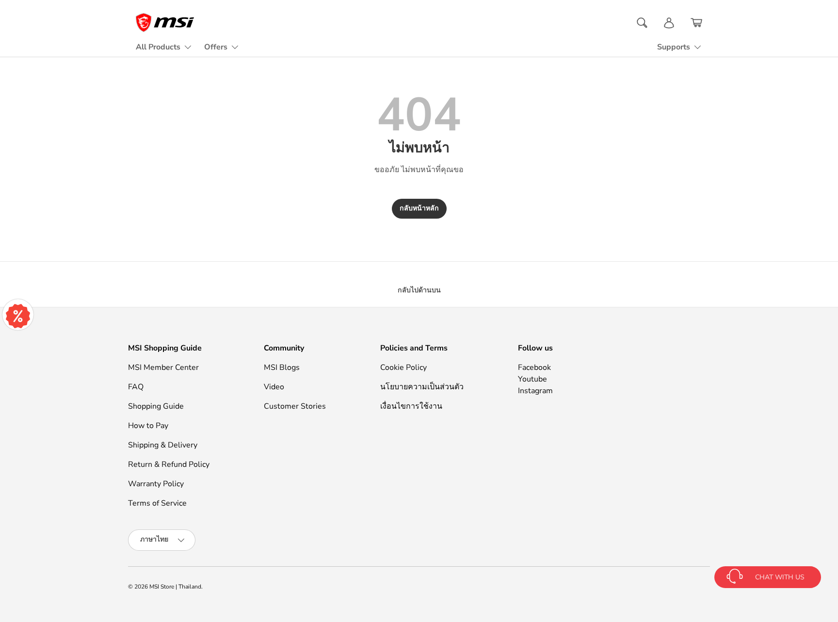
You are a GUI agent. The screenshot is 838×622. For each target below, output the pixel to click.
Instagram (535, 390)
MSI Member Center (163, 367)
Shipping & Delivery (162, 445)
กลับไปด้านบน (419, 290)
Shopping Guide (156, 406)
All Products (158, 47)
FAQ (136, 387)
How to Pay (148, 425)
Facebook (534, 367)
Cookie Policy (403, 367)
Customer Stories (295, 406)
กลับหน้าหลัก (419, 208)
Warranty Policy (156, 483)
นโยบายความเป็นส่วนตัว (422, 387)
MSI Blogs (282, 367)
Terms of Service (157, 503)
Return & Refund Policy (169, 464)
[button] (696, 22)
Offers (215, 47)
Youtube (532, 379)
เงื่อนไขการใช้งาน (411, 406)
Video (274, 387)
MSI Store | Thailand (175, 586)
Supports (673, 47)
